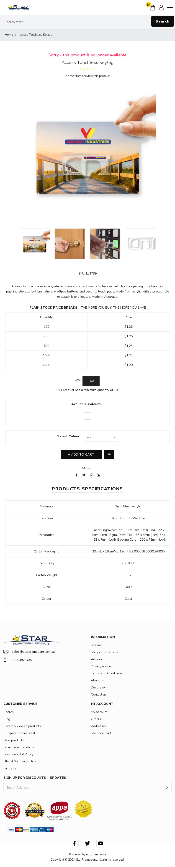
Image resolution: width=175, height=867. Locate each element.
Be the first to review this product (87, 76)
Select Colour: (69, 436)
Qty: (78, 380)
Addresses (98, 726)
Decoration (99, 687)
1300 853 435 (22, 660)
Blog (6, 719)
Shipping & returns (104, 652)
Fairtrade (9, 768)
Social (87, 468)
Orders (96, 719)
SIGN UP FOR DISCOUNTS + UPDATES (34, 778)
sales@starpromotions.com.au (34, 652)
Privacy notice (101, 666)
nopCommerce (96, 854)
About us (97, 680)
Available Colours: (86, 404)
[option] (34, 243)
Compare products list (19, 733)
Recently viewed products (22, 726)
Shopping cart (101, 733)
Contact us (98, 694)
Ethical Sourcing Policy (19, 761)
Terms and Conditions (106, 673)
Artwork (97, 659)
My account (99, 712)
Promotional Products (18, 747)
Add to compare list (109, 454)
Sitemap (97, 645)
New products (13, 740)
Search (163, 21)
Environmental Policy (18, 754)
